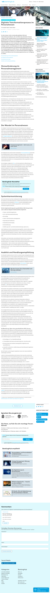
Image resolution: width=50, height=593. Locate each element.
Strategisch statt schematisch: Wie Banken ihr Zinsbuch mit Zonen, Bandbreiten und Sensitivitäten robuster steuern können (42, 62)
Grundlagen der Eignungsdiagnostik (40, 93)
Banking (18, 4)
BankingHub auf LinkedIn (9, 563)
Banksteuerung (4, 574)
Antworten (6, 523)
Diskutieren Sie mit (17, 405)
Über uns (20, 571)
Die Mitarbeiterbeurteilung (42, 96)
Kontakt (19, 574)
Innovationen (23, 263)
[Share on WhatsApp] (7, 32)
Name (2, 542)
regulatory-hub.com (22, 580)
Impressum (20, 576)
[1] (1, 397)
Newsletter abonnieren (28, 439)
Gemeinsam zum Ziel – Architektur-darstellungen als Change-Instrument (42, 81)
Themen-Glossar (25, 4)
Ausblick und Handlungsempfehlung (8, 60)
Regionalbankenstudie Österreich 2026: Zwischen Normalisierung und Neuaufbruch (42, 45)
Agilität (2, 390)
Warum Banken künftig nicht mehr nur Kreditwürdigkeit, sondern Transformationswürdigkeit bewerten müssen (42, 39)
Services (33, 4)
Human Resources (9, 17)
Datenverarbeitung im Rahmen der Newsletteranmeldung (20, 442)
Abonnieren (26, 188)
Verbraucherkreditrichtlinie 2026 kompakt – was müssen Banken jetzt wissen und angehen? (42, 55)
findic (39, 417)
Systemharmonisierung (5, 59)
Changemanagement (7, 136)
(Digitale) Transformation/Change (41, 414)
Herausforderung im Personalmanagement (9, 55)
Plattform (17, 202)
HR (13, 163)
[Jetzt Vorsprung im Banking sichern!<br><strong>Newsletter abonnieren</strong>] (35, 590)
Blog (30, 4)
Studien (3, 583)
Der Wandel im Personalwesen (7, 57)
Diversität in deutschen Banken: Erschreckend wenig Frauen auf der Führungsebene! (42, 85)
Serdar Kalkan (12, 27)
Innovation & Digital (4, 4)
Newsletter (20, 573)
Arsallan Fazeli (6, 27)
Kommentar (3, 531)
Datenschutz (20, 577)
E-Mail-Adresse (4, 546)
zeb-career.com (21, 582)
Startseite (3, 17)
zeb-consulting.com (22, 583)
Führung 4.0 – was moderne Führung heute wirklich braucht (43, 90)
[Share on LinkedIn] (2, 32)
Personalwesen (41, 421)
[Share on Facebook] (5, 32)
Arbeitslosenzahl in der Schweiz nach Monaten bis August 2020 (12, 398)
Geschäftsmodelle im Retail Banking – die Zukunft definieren (42, 50)
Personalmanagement (42, 419)
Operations (3, 576)
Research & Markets (12, 4)
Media (2, 582)
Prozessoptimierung (25, 152)
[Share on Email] (3, 32)
